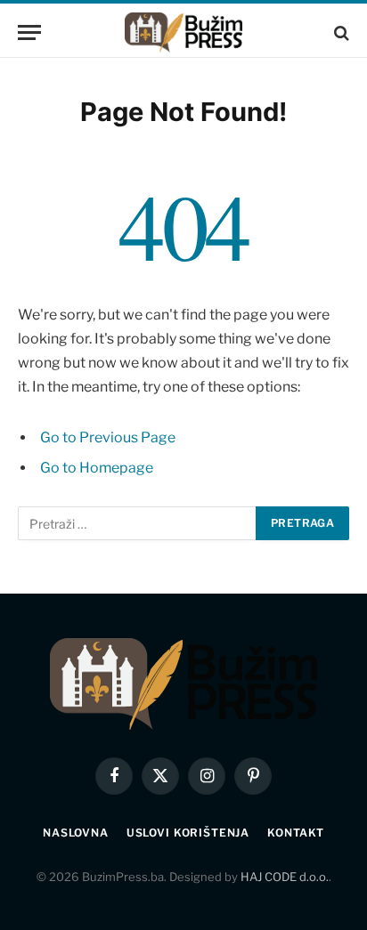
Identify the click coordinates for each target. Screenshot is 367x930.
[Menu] (29, 32)
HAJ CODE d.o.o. (285, 876)
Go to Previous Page (107, 437)
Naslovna (76, 832)
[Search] (339, 32)
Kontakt (295, 832)
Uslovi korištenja (187, 832)
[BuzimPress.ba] (183, 32)
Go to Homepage (96, 467)
